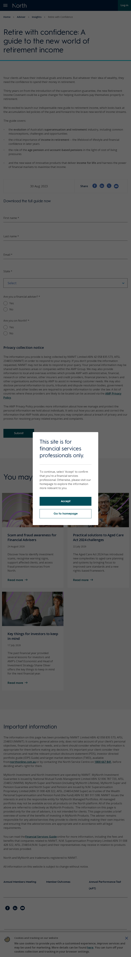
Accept (65, 501)
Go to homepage (66, 513)
